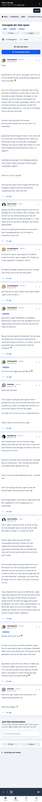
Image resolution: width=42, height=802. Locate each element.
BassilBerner (11, 436)
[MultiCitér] (3, 196)
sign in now (13, 727)
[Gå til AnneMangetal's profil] (4, 249)
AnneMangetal (12, 248)
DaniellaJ (10, 384)
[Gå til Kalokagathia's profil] (3, 39)
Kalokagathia (12, 39)
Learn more (4, 4)
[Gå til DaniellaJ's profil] (4, 385)
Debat (26, 39)
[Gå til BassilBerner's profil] (4, 437)
